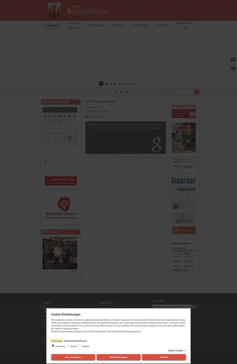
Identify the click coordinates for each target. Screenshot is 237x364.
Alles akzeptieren (73, 357)
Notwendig (60, 346)
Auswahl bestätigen (118, 357)
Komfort (74, 346)
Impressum (57, 340)
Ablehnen (163, 357)
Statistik (85, 346)
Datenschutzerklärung (75, 340)
